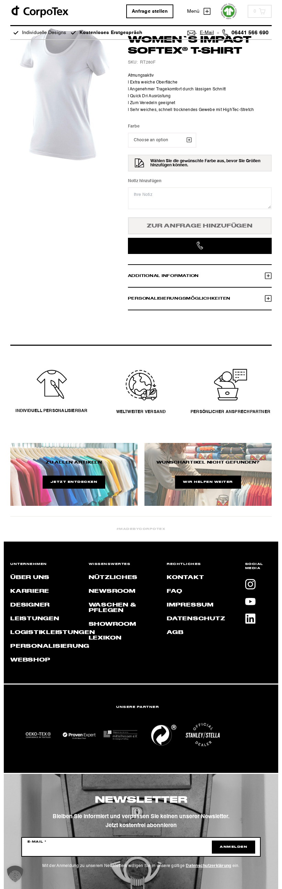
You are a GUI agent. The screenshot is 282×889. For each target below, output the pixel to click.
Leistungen (34, 618)
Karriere (29, 591)
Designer (30, 605)
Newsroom (112, 591)
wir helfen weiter (208, 482)
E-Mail (37, 842)
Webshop (30, 660)
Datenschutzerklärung (208, 866)
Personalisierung (49, 646)
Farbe (134, 126)
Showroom (112, 624)
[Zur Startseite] (39, 11)
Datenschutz (196, 618)
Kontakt (185, 577)
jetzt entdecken (74, 482)
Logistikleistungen (52, 632)
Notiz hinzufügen (145, 181)
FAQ (174, 591)
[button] (15, 874)
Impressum (190, 605)
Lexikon (105, 638)
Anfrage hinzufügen (200, 226)
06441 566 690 (250, 33)
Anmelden (233, 847)
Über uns (30, 577)
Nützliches (113, 577)
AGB (175, 632)
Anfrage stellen (150, 11)
